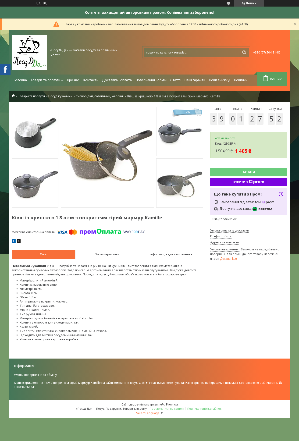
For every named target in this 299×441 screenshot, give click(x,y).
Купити (249, 172)
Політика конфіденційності (205, 409)
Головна (20, 80)
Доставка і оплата (117, 80)
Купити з (240, 182)
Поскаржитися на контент (167, 409)
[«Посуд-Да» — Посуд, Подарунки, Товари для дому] (29, 52)
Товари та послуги (45, 80)
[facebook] (14, 242)
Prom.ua (172, 404)
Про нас (73, 80)
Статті (175, 80)
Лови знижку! (219, 80)
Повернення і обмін (151, 80)
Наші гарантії (194, 80)
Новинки (240, 80)
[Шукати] (244, 52)
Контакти (90, 80)
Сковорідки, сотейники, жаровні (100, 96)
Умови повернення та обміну (35, 375)
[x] (19, 242)
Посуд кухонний (60, 96)
